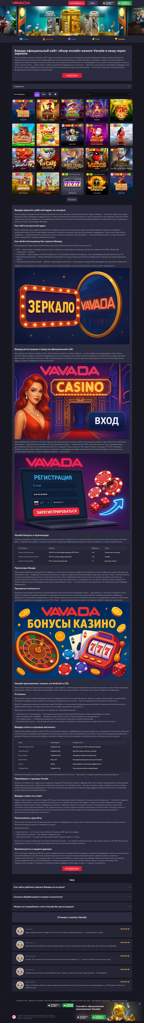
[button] (2, 21)
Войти (92, 3)
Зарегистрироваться (77, 3)
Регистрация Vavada (72, 869)
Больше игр (72, 200)
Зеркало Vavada (72, 75)
